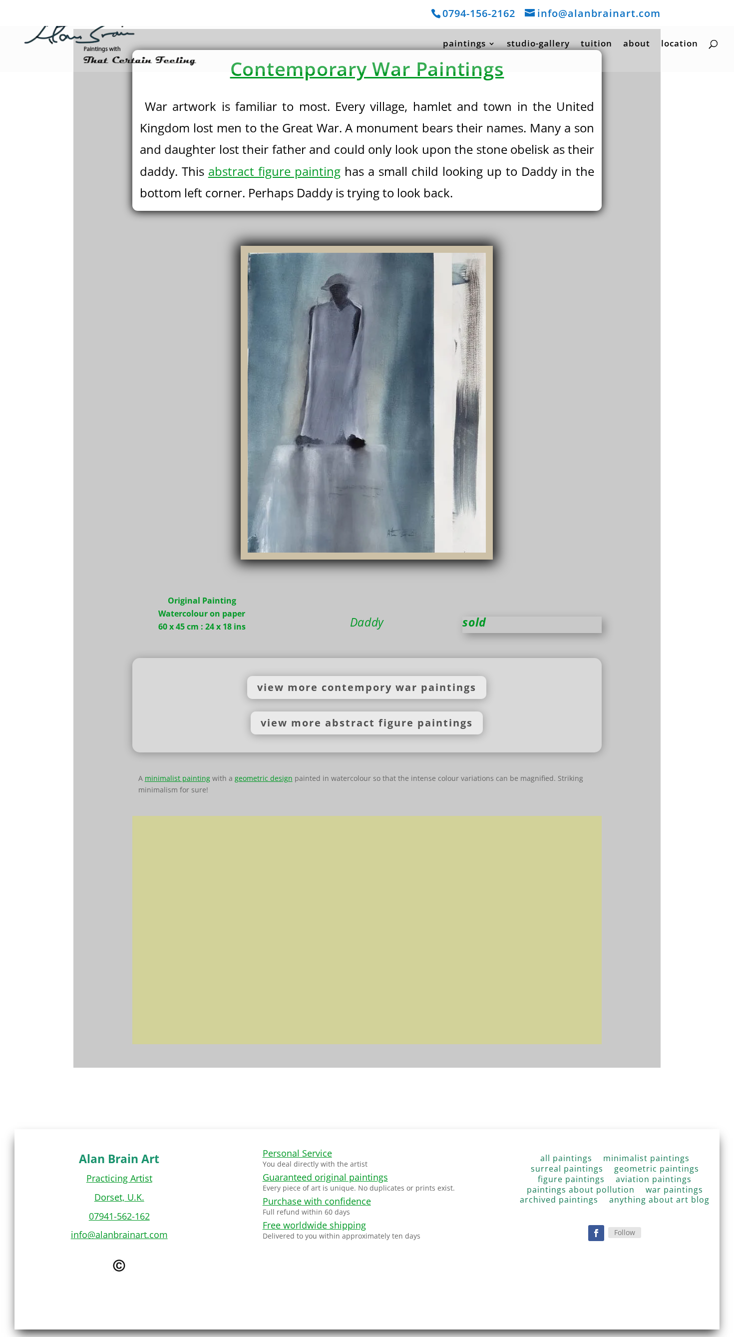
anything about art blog (659, 1202)
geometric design (264, 778)
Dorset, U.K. (119, 1197)
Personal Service (297, 1153)
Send (570, 1013)
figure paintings (571, 1181)
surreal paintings (567, 1171)
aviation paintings (654, 1181)
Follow (624, 1232)
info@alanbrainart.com (119, 1235)
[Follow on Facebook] (596, 1233)
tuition (596, 44)
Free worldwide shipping (314, 1225)
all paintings (566, 1160)
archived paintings (559, 1202)
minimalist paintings (646, 1160)
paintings (464, 44)
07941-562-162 (119, 1216)
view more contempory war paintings (366, 687)
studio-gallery (538, 44)
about (636, 44)
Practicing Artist (119, 1178)
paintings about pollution (581, 1192)
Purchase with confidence (317, 1201)
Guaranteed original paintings (325, 1177)
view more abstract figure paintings (367, 722)
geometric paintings (656, 1171)
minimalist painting (177, 778)
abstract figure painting (274, 171)
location (679, 44)
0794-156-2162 (478, 13)
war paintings (674, 1192)
